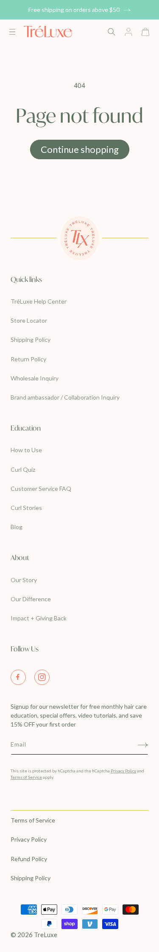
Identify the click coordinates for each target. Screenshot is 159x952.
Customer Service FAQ (41, 488)
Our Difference (31, 599)
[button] (12, 30)
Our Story (24, 579)
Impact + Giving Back (39, 618)
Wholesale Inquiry (35, 378)
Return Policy (28, 359)
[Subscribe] (143, 745)
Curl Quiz (23, 469)
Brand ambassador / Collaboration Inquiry (65, 397)
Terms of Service (26, 777)
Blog (16, 526)
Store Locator (29, 320)
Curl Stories (26, 507)
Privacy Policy (123, 770)
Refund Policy (29, 858)
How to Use (26, 449)
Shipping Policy (30, 339)
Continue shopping (80, 149)
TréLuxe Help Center (39, 301)
